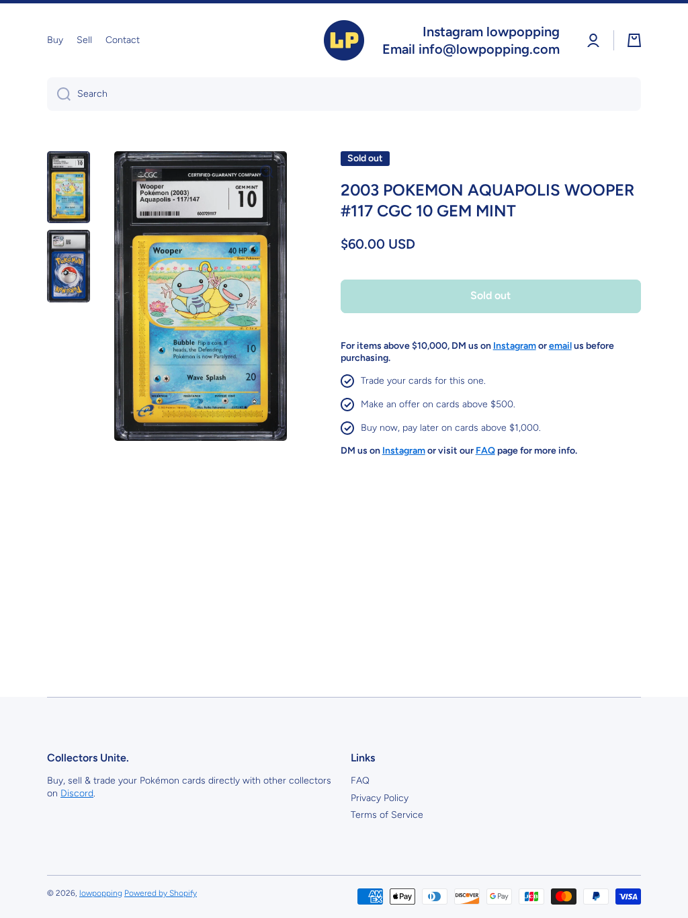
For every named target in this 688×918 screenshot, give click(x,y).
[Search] (59, 94)
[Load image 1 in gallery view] (68, 187)
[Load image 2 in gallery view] (68, 266)
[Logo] (344, 40)
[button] (634, 40)
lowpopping (100, 893)
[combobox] (344, 94)
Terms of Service (387, 815)
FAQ (360, 780)
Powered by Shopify (160, 893)
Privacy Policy (379, 798)
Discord (76, 793)
